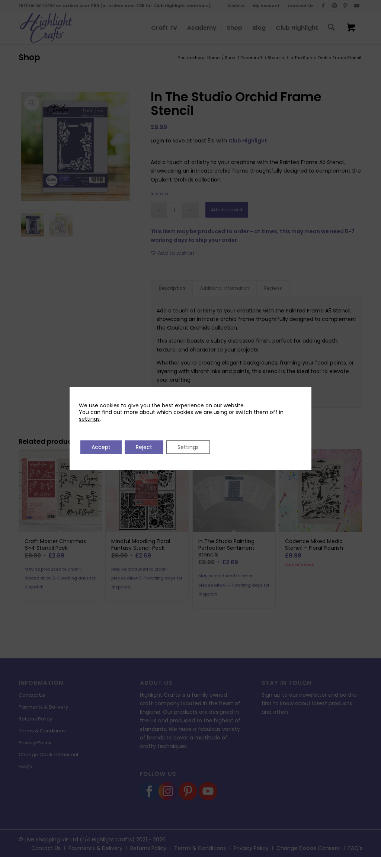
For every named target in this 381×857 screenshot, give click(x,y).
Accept (101, 447)
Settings (188, 447)
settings (89, 418)
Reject (144, 447)
